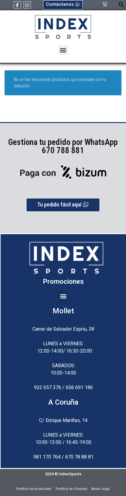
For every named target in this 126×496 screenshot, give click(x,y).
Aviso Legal (100, 489)
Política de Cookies (71, 489)
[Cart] (104, 5)
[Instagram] (27, 5)
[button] (121, 6)
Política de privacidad (33, 489)
